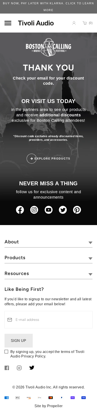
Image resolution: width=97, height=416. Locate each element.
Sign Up (18, 341)
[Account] (74, 23)
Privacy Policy (33, 356)
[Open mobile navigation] (8, 23)
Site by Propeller (49, 406)
